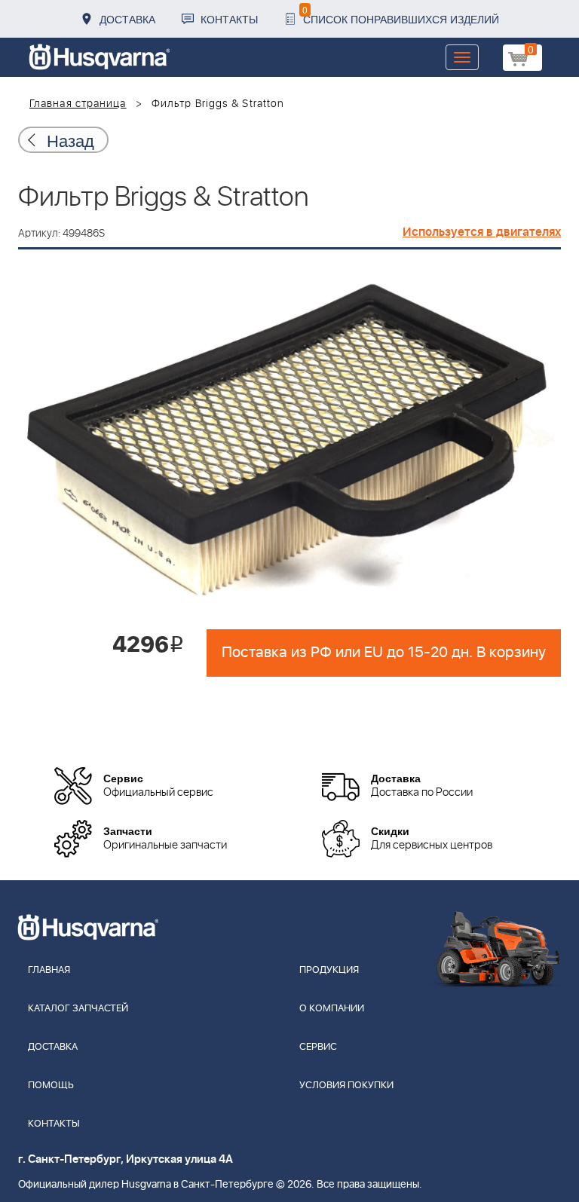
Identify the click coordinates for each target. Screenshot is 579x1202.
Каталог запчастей (78, 1009)
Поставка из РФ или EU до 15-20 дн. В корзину (384, 652)
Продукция (329, 970)
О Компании (331, 1009)
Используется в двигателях (482, 232)
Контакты (229, 18)
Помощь (51, 1085)
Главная (49, 970)
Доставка (127, 18)
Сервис (318, 1047)
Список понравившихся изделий (400, 14)
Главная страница (78, 104)
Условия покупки (346, 1085)
